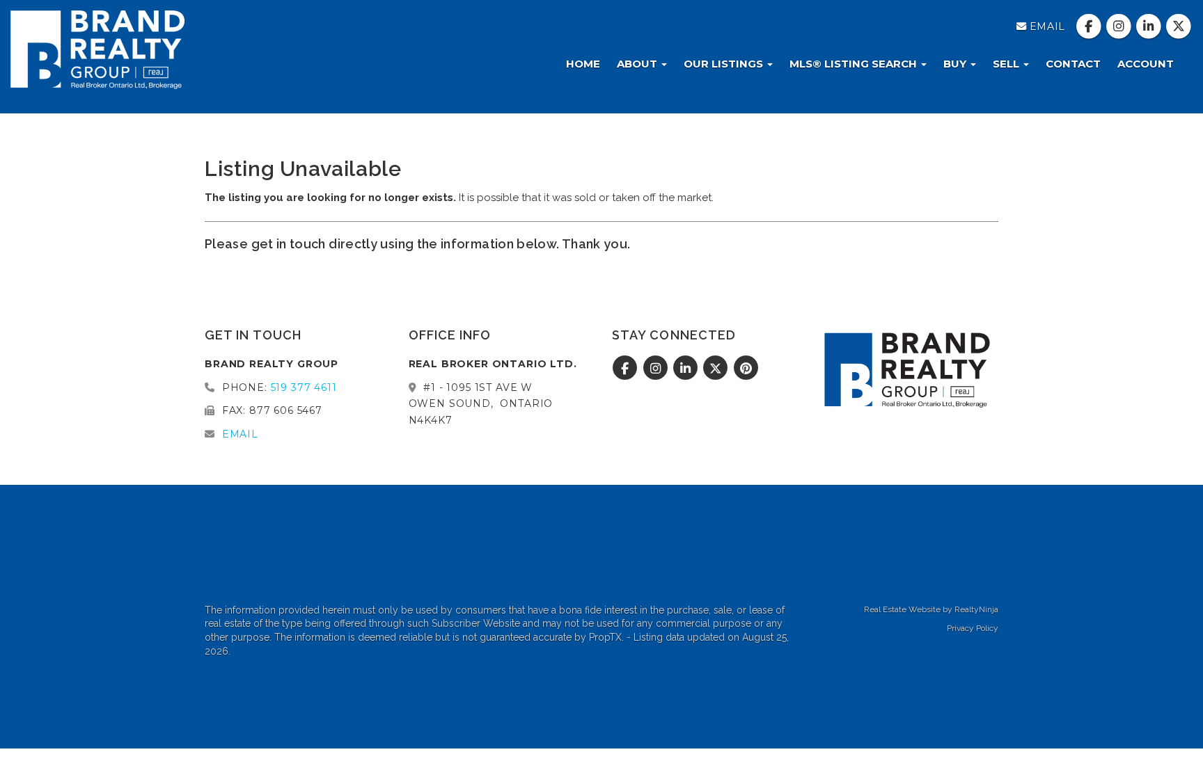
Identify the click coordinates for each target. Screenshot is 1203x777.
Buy (956, 63)
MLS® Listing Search (854, 63)
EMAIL (1045, 26)
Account (1145, 63)
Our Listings (725, 63)
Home (583, 63)
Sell (1007, 63)
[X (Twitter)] (1179, 26)
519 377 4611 (304, 387)
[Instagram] (1120, 26)
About (638, 63)
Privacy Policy (972, 628)
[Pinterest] (746, 368)
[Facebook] (1090, 26)
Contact (1073, 63)
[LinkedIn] (1150, 26)
